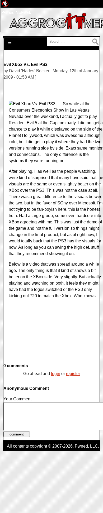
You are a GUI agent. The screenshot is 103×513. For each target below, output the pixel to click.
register (73, 373)
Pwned (81, 446)
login (55, 373)
